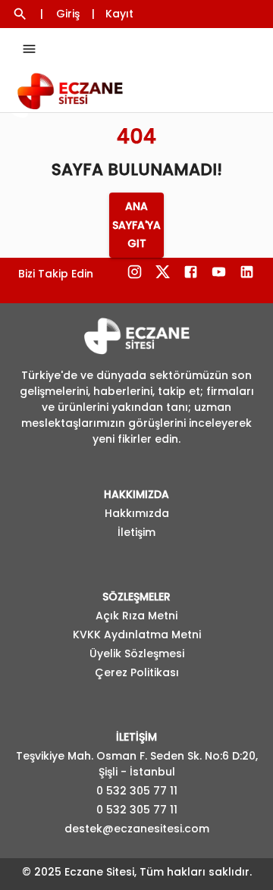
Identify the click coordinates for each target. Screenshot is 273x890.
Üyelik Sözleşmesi (136, 653)
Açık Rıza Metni (136, 615)
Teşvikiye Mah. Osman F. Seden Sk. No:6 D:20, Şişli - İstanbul (137, 763)
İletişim (136, 532)
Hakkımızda (137, 513)
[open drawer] (29, 49)
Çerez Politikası (137, 672)
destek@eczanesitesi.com (136, 828)
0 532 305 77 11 (136, 790)
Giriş (68, 13)
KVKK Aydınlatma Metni (137, 634)
